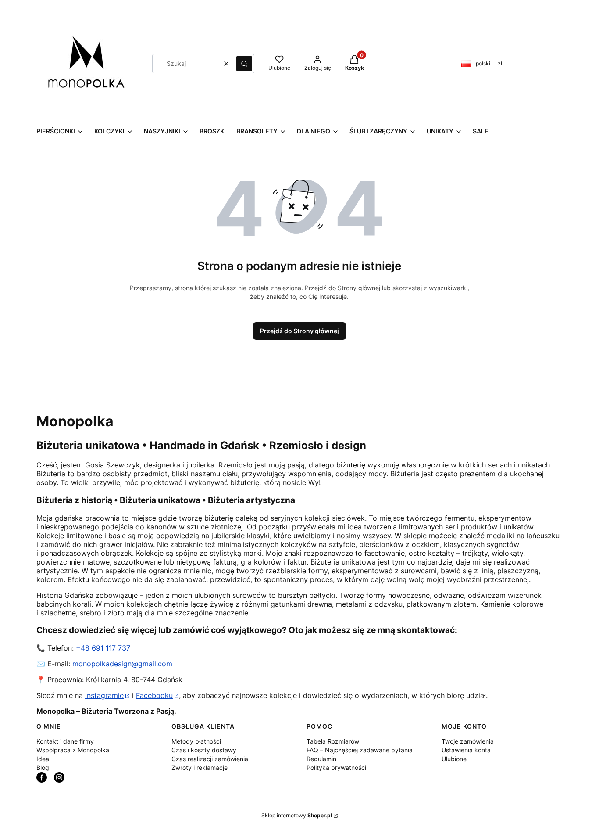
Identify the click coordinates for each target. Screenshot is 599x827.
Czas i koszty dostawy (203, 750)
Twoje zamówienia (468, 741)
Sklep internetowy (296, 815)
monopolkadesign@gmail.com (122, 663)
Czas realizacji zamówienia (209, 758)
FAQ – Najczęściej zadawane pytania (360, 750)
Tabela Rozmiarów (333, 741)
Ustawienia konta (466, 750)
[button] (244, 63)
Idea (42, 758)
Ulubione (454, 758)
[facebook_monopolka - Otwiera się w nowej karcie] (41, 777)
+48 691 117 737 (103, 648)
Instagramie (104, 695)
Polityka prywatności (336, 767)
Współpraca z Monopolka (72, 750)
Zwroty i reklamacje (199, 767)
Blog (42, 767)
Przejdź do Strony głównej (299, 330)
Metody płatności (196, 741)
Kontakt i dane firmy (65, 741)
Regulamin (321, 758)
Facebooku (154, 695)
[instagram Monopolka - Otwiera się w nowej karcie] (59, 777)
